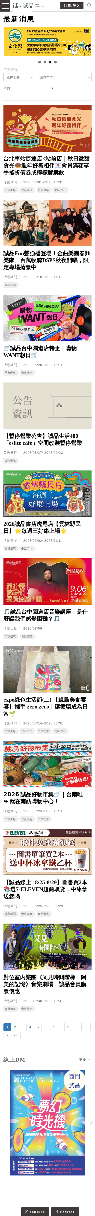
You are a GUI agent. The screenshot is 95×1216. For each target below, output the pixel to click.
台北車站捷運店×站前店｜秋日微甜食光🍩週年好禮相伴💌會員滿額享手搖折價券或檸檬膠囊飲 (46, 166)
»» (16, 1035)
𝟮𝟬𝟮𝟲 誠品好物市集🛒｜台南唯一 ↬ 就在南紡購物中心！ (45, 797)
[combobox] (18, 77)
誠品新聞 (10, 285)
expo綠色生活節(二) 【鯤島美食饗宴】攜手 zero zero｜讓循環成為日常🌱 (45, 707)
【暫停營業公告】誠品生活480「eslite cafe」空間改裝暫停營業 (42, 439)
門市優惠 (10, 190)
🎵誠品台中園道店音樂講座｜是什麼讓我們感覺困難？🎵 (45, 615)
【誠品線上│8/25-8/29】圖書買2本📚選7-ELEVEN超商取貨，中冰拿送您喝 (45, 889)
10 (77, 1027)
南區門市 (59, 731)
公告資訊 (10, 460)
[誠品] (28, 5)
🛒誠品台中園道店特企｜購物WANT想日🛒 (40, 351)
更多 (83, 1059)
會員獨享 (26, 190)
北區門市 (59, 190)
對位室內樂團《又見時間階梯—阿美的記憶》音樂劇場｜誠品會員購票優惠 (44, 984)
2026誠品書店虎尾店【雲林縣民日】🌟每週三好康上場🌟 (42, 527)
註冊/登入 (72, 6)
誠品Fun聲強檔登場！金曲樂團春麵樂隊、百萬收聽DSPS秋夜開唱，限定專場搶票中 (46, 260)
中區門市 (26, 548)
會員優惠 (43, 190)
